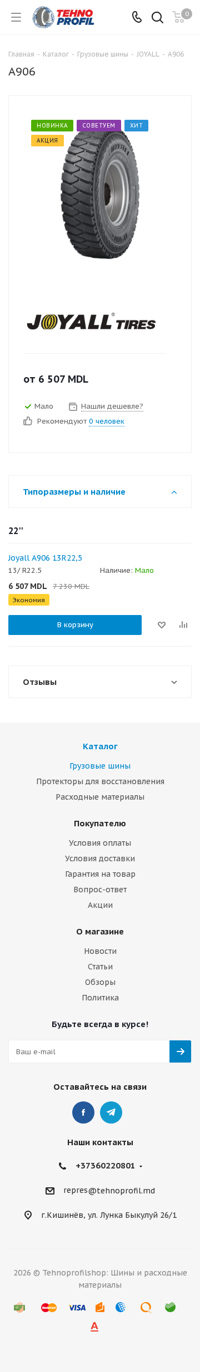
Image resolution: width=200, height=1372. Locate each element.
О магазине (100, 931)
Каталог (100, 746)
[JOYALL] (91, 321)
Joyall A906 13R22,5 (45, 558)
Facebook (83, 1112)
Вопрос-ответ (100, 890)
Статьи (100, 967)
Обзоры (100, 982)
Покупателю (100, 823)
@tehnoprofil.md (121, 1191)
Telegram (111, 1112)
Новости (100, 951)
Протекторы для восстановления (100, 781)
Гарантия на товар (100, 874)
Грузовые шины (100, 766)
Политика (100, 998)
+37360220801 (106, 1165)
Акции (100, 905)
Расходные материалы (100, 797)
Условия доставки (100, 858)
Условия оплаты (100, 843)
